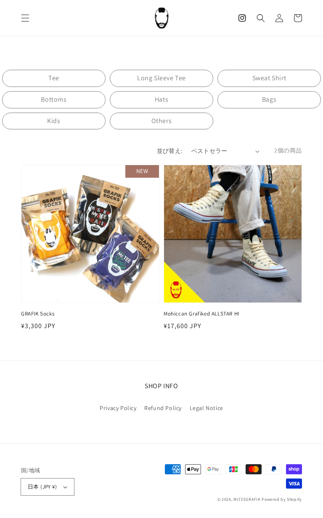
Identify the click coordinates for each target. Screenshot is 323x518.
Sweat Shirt (269, 78)
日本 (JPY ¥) (42, 486)
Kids (53, 120)
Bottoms (53, 99)
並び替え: (170, 151)
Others (161, 120)
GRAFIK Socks (37, 313)
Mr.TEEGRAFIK (246, 499)
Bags (269, 99)
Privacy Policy (118, 408)
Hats (161, 99)
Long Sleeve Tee (161, 78)
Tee (53, 78)
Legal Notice (206, 408)
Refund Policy (163, 408)
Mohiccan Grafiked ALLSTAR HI (201, 313)
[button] (25, 18)
